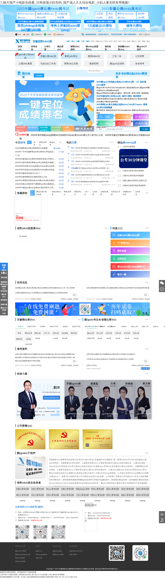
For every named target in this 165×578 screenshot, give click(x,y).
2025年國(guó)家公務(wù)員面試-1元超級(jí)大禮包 (44, 128)
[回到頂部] (162, 289)
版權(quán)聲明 (58, 554)
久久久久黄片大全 (71, 577)
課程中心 (39, 551)
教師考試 (74, 333)
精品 (127, 142)
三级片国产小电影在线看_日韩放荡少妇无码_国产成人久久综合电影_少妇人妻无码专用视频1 (65, 2)
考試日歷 (4, 277)
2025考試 (122, 8)
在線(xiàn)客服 (20, 561)
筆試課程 (110, 15)
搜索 (145, 129)
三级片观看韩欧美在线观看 (35, 577)
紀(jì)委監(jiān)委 (65, 334)
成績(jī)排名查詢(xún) (20, 128)
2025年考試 (43, 8)
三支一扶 (46, 333)
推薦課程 (22, 193)
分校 (4, 313)
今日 (20, 142)
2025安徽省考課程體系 (56, 128)
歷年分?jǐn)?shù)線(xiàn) (26, 15)
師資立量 (4, 304)
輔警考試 (19, 339)
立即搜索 (39, 75)
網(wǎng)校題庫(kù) (4, 286)
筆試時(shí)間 (141, 15)
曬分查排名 (32, 127)
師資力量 (22, 373)
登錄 (140, 34)
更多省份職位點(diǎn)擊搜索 (131, 73)
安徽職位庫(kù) (26, 319)
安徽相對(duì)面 (42, 41)
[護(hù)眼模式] (162, 514)
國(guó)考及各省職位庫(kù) (100, 319)
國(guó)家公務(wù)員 (91, 334)
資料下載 (39, 558)
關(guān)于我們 (142, 48)
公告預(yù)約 (99, 15)
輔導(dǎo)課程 (75, 48)
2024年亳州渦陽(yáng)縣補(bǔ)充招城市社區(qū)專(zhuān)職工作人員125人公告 (67, 134)
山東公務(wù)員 (109, 334)
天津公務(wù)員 (127, 334)
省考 (19, 333)
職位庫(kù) (60, 48)
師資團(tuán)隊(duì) (124, 48)
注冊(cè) (146, 34)
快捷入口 (117, 228)
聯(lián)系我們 (20, 558)
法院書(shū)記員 (28, 340)
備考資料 (108, 48)
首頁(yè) (20, 48)
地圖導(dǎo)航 (106, 518)
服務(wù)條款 (57, 551)
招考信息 (34, 48)
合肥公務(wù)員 (56, 334)
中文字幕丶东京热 (19, 577)
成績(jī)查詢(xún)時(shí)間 (45, 15)
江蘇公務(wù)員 (136, 334)
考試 (71, 142)
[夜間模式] (162, 520)
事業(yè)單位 (28, 334)
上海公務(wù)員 (118, 334)
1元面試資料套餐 (62, 15)
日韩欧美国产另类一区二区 (54, 577)
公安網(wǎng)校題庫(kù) (68, 128)
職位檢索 (26, 73)
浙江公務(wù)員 (100, 334)
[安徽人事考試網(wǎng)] (22, 41)
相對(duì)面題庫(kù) (29, 228)
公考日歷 (47, 48)
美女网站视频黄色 (6, 577)
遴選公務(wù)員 (37, 334)
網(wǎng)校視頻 (41, 554)
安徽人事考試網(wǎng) (22, 490)
